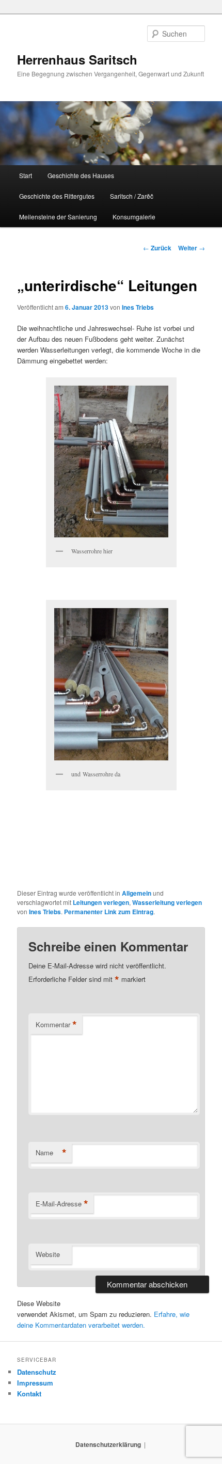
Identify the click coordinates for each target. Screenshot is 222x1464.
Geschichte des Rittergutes (56, 196)
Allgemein (136, 893)
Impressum (35, 1383)
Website (48, 1254)
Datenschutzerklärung (108, 1444)
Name (51, 1152)
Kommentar (56, 1024)
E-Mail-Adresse (62, 1204)
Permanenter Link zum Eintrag (108, 911)
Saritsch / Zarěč (131, 196)
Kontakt (29, 1393)
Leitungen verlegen (101, 902)
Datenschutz (36, 1372)
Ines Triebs (138, 307)
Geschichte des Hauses (80, 175)
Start (25, 175)
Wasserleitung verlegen (167, 902)
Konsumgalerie (134, 216)
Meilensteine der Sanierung (58, 216)
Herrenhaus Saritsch (77, 59)
